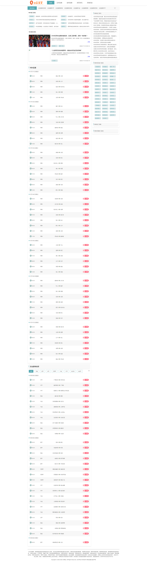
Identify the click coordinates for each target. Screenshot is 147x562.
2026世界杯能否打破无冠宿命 (105, 93)
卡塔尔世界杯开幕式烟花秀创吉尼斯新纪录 (32, 20)
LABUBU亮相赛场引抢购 (112, 112)
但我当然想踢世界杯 (97, 83)
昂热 (57, 517)
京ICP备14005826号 (82, 559)
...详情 (88, 42)
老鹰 (62, 133)
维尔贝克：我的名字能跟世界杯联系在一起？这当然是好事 (105, 70)
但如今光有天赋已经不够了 (97, 70)
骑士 (62, 158)
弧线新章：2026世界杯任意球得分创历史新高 (31, 16)
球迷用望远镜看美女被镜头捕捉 (97, 109)
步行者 (62, 117)
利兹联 (62, 423)
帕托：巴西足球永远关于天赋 (112, 67)
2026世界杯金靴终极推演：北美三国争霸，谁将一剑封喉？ (69, 36)
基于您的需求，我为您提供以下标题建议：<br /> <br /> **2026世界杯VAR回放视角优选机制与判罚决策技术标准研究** (47, 23)
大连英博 (63, 512)
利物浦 (62, 533)
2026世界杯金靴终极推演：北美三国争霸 (54, 46)
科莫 (62, 447)
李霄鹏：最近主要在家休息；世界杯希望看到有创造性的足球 (112, 76)
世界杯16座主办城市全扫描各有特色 (105, 89)
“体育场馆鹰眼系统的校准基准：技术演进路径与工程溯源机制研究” (64, 23)
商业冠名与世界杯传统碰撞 (105, 86)
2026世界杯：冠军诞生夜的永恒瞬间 (102, 42)
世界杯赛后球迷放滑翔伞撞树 (105, 115)
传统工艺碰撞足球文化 (97, 112)
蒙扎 (62, 442)
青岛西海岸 (55, 412)
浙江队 (62, 401)
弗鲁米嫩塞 (55, 469)
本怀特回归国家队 (97, 80)
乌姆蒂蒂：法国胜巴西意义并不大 (112, 70)
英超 (37, 371)
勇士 (57, 168)
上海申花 (63, 406)
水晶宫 (62, 433)
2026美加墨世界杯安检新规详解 (101, 34)
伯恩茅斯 (63, 523)
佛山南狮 (63, 485)
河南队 (62, 496)
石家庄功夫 (63, 506)
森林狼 (56, 127)
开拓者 (62, 97)
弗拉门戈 (63, 480)
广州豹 (62, 385)
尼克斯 (62, 122)
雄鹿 (57, 184)
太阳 (57, 97)
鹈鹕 (62, 111)
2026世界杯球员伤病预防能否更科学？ (105, 99)
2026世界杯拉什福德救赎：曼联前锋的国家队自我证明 (105, 83)
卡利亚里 (63, 464)
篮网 (57, 133)
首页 (50, 3)
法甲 (48, 371)
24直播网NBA (85, 8)
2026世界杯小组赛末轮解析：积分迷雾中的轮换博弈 (63, 20)
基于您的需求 (32, 23)
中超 (61, 371)
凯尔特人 (63, 86)
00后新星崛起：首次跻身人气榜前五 (31, 26)
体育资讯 (79, 3)
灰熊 (57, 81)
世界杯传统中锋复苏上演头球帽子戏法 (112, 99)
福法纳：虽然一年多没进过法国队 (112, 80)
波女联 (72, 371)
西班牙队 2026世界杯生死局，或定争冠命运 (103, 51)
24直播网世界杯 (93, 8)
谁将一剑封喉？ (61, 46)
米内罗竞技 (63, 474)
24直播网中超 (77, 8)
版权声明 (94, 559)
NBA (41, 76)
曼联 (62, 396)
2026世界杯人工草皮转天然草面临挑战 (112, 86)
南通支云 (56, 390)
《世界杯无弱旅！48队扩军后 (105, 102)
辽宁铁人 (56, 496)
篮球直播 (69, 3)
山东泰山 (63, 412)
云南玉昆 (63, 417)
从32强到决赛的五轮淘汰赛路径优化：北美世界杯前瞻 (112, 105)
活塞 (57, 158)
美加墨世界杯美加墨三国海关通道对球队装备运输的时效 (97, 118)
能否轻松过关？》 (105, 105)
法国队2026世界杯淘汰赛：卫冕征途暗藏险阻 (104, 46)
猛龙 (57, 86)
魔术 (57, 106)
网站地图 (89, 559)
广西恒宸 (56, 380)
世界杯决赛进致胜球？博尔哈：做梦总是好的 (112, 73)
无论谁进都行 (97, 76)
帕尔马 (56, 464)
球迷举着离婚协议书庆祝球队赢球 (105, 109)
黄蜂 (57, 111)
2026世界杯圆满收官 (105, 118)
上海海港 (56, 501)
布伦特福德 (55, 453)
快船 (62, 190)
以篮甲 (79, 371)
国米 (57, 442)
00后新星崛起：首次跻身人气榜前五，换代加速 (47, 26)
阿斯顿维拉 (63, 528)
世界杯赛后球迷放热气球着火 (97, 115)
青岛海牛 (63, 501)
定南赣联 (56, 506)
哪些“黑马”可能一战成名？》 (112, 102)
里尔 (62, 517)
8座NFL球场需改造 (97, 89)
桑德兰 (62, 428)
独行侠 (56, 143)
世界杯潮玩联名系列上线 (105, 112)
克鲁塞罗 (56, 480)
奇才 (57, 179)
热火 (62, 106)
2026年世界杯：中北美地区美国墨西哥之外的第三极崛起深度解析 (112, 83)
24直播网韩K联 (59, 8)
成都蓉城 (56, 406)
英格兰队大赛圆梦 (112, 89)
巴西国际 (56, 474)
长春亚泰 (56, 485)
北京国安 (56, 417)
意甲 (42, 371)
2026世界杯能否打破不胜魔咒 (112, 93)
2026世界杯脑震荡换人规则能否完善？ (97, 99)
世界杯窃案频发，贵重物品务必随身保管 (103, 38)
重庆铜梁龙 (55, 512)
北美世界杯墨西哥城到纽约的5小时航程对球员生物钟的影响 (112, 115)
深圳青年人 (55, 490)
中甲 (67, 371)
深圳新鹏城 (55, 401)
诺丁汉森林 (55, 423)
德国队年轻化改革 (97, 93)
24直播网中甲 (50, 8)
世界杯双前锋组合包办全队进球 (97, 102)
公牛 (62, 81)
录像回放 (89, 3)
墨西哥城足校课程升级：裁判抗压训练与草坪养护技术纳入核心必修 (64, 26)
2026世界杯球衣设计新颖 (97, 96)
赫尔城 (56, 396)
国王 (62, 179)
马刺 (57, 122)
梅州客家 (56, 385)
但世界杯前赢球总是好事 (97, 73)
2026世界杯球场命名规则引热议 (97, 86)
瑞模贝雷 (63, 469)
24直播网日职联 (42, 8)
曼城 (57, 523)
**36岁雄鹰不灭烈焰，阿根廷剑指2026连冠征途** (105, 21)
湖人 (57, 92)
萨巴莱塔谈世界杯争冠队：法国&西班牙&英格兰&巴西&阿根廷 (105, 76)
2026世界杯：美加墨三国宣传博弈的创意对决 (104, 40)
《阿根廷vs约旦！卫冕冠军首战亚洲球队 (97, 105)
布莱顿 (56, 528)
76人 (57, 117)
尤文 (62, 542)
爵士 (57, 190)
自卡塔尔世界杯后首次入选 (105, 80)
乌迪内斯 (56, 447)
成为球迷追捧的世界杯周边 (105, 96)
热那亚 (56, 458)
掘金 (57, 76)
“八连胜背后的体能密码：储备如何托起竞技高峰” (66, 50)
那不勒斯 (63, 458)
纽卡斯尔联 (55, 533)
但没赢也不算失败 (105, 67)
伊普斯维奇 (55, 428)
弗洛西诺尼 (55, 542)
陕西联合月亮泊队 (65, 390)
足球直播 (59, 3)
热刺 (62, 453)
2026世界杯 (112, 96)
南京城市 (63, 490)
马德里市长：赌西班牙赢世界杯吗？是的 (97, 67)
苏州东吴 (63, 380)
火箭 (62, 76)
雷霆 (62, 92)
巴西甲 (54, 371)
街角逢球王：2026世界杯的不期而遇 (63, 16)
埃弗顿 (56, 433)
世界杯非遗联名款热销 (112, 109)
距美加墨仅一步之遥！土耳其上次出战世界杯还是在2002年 (105, 73)
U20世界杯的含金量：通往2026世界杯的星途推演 (105, 16)
